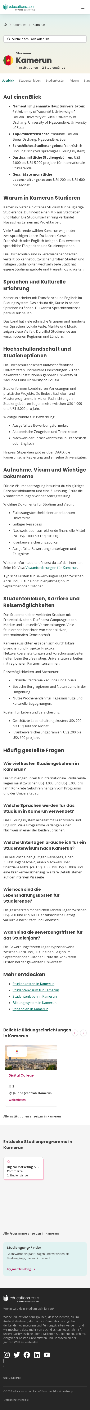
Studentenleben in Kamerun (35, 996)
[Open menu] (83, 7)
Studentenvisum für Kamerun (36, 990)
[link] (39, 25)
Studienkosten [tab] (55, 80)
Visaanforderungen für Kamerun (51, 567)
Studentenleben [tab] (30, 80)
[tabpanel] (45, 553)
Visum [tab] (74, 80)
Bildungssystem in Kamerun (35, 1002)
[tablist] (45, 80)
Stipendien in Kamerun (30, 1009)
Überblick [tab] (8, 80)
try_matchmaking (19, 1269)
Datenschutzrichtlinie (16, 1400)
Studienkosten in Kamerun (33, 983)
